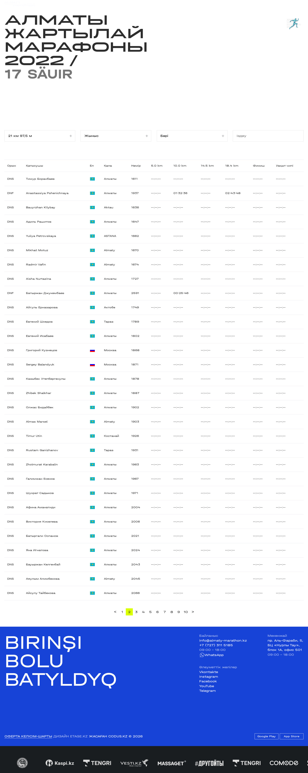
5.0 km (157, 165)
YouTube (206, 686)
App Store (291, 736)
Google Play (266, 736)
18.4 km (231, 165)
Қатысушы (34, 165)
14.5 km (207, 165)
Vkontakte (208, 672)
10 (186, 612)
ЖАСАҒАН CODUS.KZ (108, 736)
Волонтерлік (181, 4)
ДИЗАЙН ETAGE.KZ (70, 736)
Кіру (300, 4)
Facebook (208, 681)
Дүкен (264, 4)
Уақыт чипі (284, 165)
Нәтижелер (102, 4)
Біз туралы (206, 4)
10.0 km (179, 165)
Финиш (259, 165)
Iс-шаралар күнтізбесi (69, 4)
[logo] (19, 4)
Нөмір (136, 165)
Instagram (208, 676)
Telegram (207, 691)
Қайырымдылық (130, 4)
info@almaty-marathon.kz (223, 640)
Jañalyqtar (157, 4)
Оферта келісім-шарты (28, 736)
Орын (11, 165)
